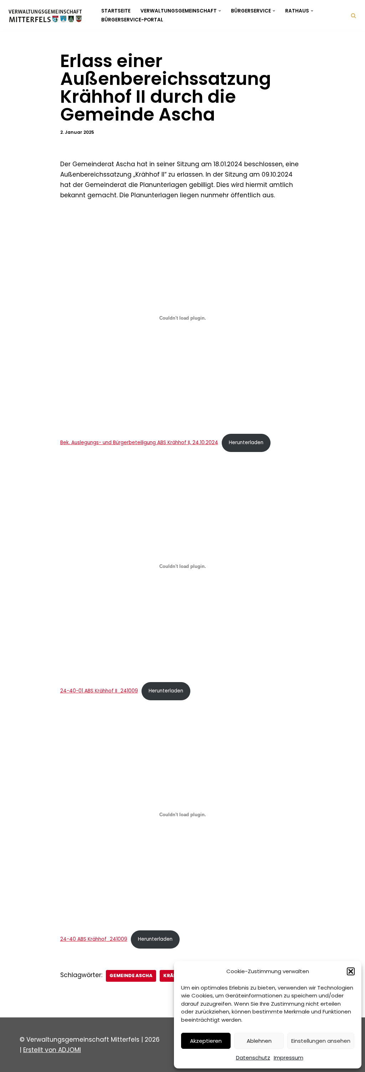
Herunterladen (246, 442)
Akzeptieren (206, 1041)
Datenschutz (253, 1057)
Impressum (288, 1057)
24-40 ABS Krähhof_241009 (93, 939)
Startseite (115, 10)
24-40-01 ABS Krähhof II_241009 (99, 690)
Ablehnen (259, 1041)
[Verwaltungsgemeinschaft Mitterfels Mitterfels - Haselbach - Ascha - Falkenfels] (47, 15)
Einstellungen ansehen (320, 1041)
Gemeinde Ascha (131, 975)
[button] (350, 971)
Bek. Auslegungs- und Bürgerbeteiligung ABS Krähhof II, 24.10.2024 (139, 442)
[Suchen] (353, 15)
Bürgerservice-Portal (132, 19)
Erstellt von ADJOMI (52, 1050)
